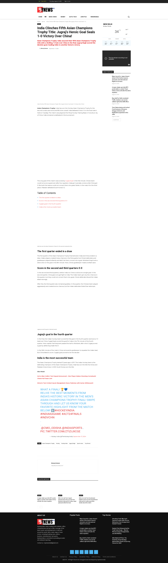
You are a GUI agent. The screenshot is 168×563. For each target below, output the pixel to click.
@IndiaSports (72, 428)
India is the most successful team (50, 207)
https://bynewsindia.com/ (57, 465)
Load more (116, 119)
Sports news (80, 443)
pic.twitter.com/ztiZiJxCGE (60, 431)
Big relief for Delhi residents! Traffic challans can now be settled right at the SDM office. (120, 99)
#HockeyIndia (64, 410)
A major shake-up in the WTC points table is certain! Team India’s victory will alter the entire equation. (46, 499)
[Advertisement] (98, 9)
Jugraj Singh (69, 181)
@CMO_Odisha (51, 428)
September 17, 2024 (79, 436)
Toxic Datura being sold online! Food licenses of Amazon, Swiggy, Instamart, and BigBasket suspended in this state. (121, 111)
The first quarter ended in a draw (50, 197)
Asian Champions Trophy (48, 443)
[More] (66, 53)
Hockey (58, 443)
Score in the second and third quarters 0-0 (53, 201)
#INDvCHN (47, 417)
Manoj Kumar (44, 48)
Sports (43, 21)
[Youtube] (129, 1)
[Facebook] (114, 1)
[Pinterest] (58, 53)
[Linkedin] (120, 1)
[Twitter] (123, 1)
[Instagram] (117, 1)
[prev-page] (38, 507)
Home (38, 21)
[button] (129, 17)
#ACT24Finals (71, 414)
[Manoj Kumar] (38, 48)
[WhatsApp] (126, 1)
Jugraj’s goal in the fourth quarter (50, 204)
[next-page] (41, 507)
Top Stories (87, 443)
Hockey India (64, 443)
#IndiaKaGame (50, 414)
